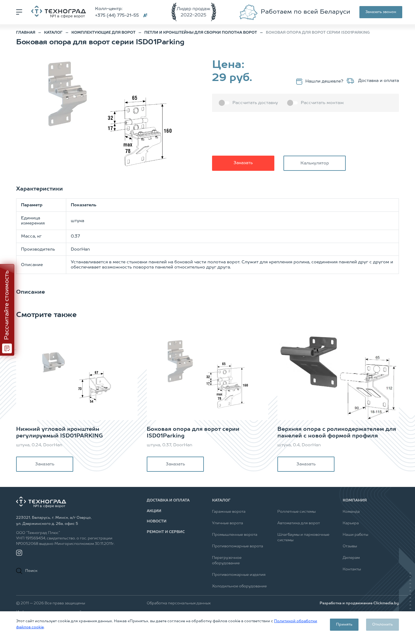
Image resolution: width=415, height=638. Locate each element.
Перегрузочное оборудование (227, 560)
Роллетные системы (296, 512)
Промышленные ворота (234, 535)
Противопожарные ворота (237, 546)
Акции (154, 511)
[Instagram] (19, 553)
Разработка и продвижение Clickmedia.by (359, 603)
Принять (344, 624)
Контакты (352, 569)
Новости (156, 521)
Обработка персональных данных (179, 603)
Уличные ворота (227, 523)
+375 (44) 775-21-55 (117, 15)
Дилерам (351, 558)
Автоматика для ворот (298, 523)
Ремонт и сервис (166, 532)
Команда (351, 512)
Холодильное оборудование (239, 586)
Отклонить (382, 624)
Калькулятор (314, 163)
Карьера (351, 523)
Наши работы (355, 535)
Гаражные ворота (228, 512)
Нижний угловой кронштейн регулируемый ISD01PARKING (59, 433)
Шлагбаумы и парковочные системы (303, 537)
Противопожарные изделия (239, 575)
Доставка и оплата (378, 81)
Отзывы (350, 546)
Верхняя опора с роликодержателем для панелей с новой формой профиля (336, 433)
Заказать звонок (380, 12)
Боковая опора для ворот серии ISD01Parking (193, 433)
